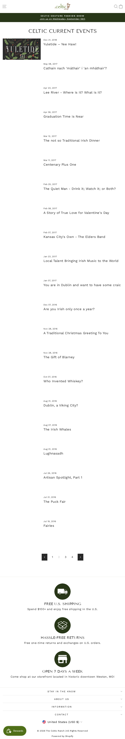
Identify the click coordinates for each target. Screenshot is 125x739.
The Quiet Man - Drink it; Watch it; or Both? (79, 189)
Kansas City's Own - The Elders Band (74, 237)
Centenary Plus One (59, 164)
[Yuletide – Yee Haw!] (22, 49)
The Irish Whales (57, 429)
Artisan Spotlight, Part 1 (62, 477)
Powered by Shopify (62, 736)
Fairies (48, 526)
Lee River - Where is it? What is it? (72, 92)
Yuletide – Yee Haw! (59, 44)
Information (62, 706)
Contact (62, 714)
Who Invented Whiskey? (63, 381)
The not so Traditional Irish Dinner (71, 140)
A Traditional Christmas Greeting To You (75, 333)
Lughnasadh (53, 453)
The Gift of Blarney (58, 357)
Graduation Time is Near (63, 116)
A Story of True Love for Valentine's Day (76, 213)
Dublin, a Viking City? (60, 405)
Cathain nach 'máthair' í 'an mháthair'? (75, 68)
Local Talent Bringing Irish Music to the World (81, 261)
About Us (61, 699)
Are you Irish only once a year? (69, 309)
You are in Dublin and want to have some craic (82, 285)
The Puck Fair (54, 502)
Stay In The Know (62, 691)
